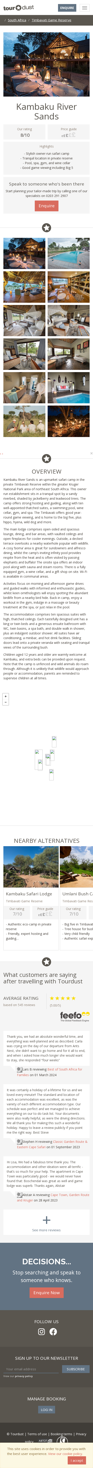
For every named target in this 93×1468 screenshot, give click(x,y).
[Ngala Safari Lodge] (51, 774)
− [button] (6, 702)
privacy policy (24, 1376)
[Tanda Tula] (52, 755)
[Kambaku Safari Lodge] (40, 765)
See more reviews (46, 1221)
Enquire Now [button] (46, 1293)
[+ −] (46, 758)
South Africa (17, 20)
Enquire (67, 8)
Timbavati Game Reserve (51, 20)
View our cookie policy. (65, 1453)
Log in (46, 1409)
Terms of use (37, 1434)
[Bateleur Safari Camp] (48, 760)
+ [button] (6, 696)
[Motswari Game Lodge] (54, 741)
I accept (77, 1460)
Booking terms (61, 1434)
